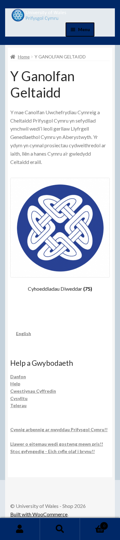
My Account (20, 529)
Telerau (18, 405)
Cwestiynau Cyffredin (33, 391)
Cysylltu (19, 398)
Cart (92, 523)
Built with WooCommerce (39, 514)
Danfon (18, 376)
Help (15, 383)
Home (24, 56)
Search (60, 529)
